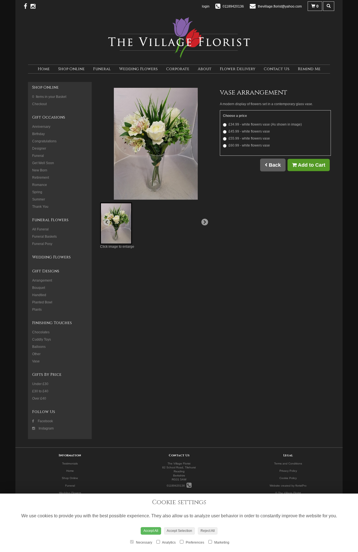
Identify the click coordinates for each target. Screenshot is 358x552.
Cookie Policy (288, 478)
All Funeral (40, 229)
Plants (37, 310)
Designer (39, 148)
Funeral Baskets (44, 237)
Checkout (39, 104)
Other (36, 354)
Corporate (177, 69)
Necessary (143, 542)
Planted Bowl (42, 302)
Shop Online (71, 69)
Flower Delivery (237, 69)
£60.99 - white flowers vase (249, 145)
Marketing (221, 542)
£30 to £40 (40, 391)
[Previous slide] (106, 222)
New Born (39, 170)
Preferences (194, 542)
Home (44, 69)
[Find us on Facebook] (27, 6)
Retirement (40, 178)
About (204, 69)
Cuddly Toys (41, 339)
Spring (37, 192)
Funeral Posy (42, 244)
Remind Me (309, 69)
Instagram (46, 428)
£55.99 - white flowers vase (249, 138)
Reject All (208, 531)
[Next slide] (204, 222)
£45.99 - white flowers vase (249, 131)
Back (274, 165)
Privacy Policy (288, 470)
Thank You (40, 207)
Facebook (45, 421)
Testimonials (70, 463)
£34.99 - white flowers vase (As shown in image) (265, 124)
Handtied (39, 295)
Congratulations (44, 141)
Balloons (39, 347)
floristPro (301, 485)
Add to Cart (311, 165)
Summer (38, 199)
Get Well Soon (43, 163)
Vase (36, 361)
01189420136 (177, 485)
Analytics (168, 542)
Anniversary (41, 127)
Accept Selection (179, 531)
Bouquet (38, 288)
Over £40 (39, 398)
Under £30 (40, 384)
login (205, 6)
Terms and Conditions (288, 463)
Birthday (38, 134)
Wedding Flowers (138, 69)
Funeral (102, 69)
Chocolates (41, 332)
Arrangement (42, 280)
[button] (116, 223)
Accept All (150, 531)
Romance (39, 185)
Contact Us (276, 69)
